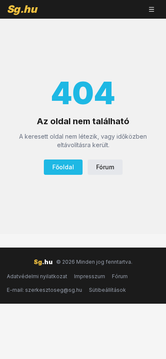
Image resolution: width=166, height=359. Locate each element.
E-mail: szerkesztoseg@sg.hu (44, 290)
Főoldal (63, 167)
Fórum (105, 167)
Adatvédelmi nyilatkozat (37, 276)
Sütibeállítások (107, 290)
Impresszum (89, 276)
